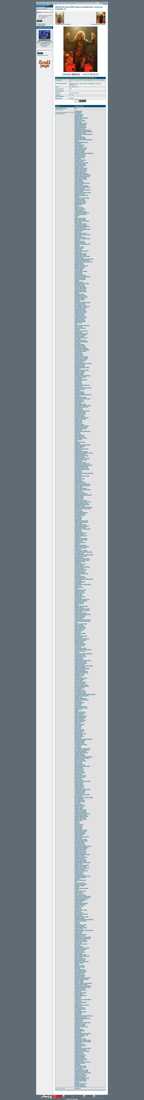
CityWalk (71, 84)
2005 (55, 2)
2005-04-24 (72, 83)
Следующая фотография (98, 24)
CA (75, 84)
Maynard (71, 98)
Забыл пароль (42, 24)
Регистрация (41, 25)
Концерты (50, 2)
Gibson (85, 83)
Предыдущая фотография (62, 24)
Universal (98, 83)
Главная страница (42, 2)
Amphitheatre (91, 83)
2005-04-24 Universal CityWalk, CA (68, 2)
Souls (77, 83)
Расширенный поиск (42, 55)
